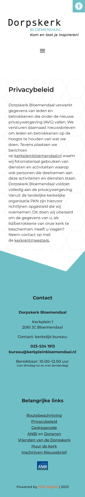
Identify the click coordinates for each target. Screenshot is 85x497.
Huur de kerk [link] (44, 446)
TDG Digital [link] (48, 487)
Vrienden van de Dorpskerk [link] (44, 440)
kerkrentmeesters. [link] (32, 240)
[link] (79, 6)
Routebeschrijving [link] (44, 415)
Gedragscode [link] (44, 427)
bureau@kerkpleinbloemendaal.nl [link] (42, 352)
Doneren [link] (52, 434)
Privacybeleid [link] (44, 421)
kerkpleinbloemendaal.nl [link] (38, 156)
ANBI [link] (32, 434)
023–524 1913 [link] (42, 346)
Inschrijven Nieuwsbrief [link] (44, 452)
